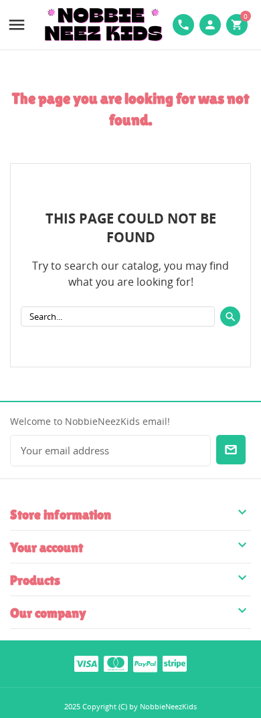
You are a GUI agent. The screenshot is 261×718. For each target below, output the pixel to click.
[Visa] (86, 663)
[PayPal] (145, 663)
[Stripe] (175, 663)
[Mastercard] (116, 663)
